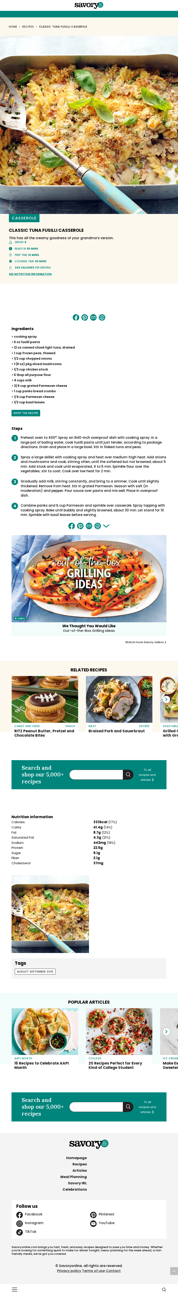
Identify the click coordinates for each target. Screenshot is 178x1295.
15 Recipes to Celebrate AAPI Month (41, 1065)
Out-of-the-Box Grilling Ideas (89, 630)
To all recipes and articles (147, 775)
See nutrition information (30, 274)
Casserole (24, 218)
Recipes (28, 26)
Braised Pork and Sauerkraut (117, 731)
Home (13, 26)
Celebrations (75, 1189)
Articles (80, 1170)
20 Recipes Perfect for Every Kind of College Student (115, 1065)
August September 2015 (35, 971)
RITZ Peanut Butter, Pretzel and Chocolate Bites (44, 733)
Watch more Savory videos (144, 642)
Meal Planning (73, 1176)
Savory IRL (77, 1183)
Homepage (76, 1157)
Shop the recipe (25, 413)
